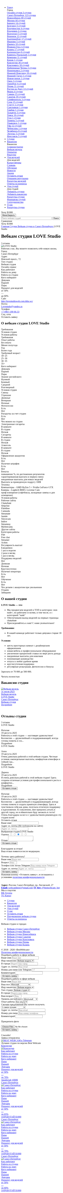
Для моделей (13, 157)
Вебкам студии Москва (18, 931)
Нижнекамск (18, 70)
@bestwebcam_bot (46, 887)
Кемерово (17, 57)
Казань (15, 49)
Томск (15, 115)
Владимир (17, 31)
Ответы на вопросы (17, 183)
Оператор (12, 152)
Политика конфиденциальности (17, 952)
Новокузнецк (18, 78)
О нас (10, 204)
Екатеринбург (19, 39)
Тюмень (15, 120)
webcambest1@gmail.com (17, 887)
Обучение (12, 168)
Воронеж (17, 36)
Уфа (14, 126)
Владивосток (18, 28)
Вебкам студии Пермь (18, 942)
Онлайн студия (19, 12)
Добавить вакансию (17, 194)
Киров (14, 60)
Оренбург (16, 83)
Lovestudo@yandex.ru (11, 306)
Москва (16, 20)
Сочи (15, 102)
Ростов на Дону (20, 89)
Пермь (15, 86)
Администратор (15, 147)
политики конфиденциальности (29, 877)
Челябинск (17, 131)
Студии (11, 139)
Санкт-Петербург (21, 15)
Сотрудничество (15, 202)
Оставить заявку (9, 872)
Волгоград (17, 33)
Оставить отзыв (15, 176)
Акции (10, 173)
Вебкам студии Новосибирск (21, 934)
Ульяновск (16, 123)
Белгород (16, 26)
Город (10, 7)
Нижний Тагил (19, 76)
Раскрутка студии (16, 197)
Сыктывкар (17, 107)
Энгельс (15, 133)
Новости (11, 170)
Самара (16, 94)
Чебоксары (17, 128)
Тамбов (15, 110)
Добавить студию (15, 191)
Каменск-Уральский (21, 55)
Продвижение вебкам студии (21, 916)
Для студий (12, 186)
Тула (14, 118)
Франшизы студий (16, 199)
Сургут (15, 104)
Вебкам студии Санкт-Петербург (23, 929)
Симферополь (18, 99)
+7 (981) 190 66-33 (10, 311)
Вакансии (12, 141)
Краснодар (17, 62)
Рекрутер (11, 154)
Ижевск (16, 44)
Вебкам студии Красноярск (20, 939)
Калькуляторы (14, 162)
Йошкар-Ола (18, 47)
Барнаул (16, 23)
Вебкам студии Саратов (19, 937)
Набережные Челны (21, 68)
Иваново (16, 41)
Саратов (16, 97)
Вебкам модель (14, 149)
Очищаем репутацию (17, 178)
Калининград (18, 52)
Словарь (11, 165)
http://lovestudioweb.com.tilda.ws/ (17, 301)
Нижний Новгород (21, 73)
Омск (14, 81)
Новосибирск (19, 18)
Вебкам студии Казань (18, 944)
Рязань (15, 91)
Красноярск (18, 65)
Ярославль (17, 136)
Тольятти (16, 112)
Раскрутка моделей (16, 181)
